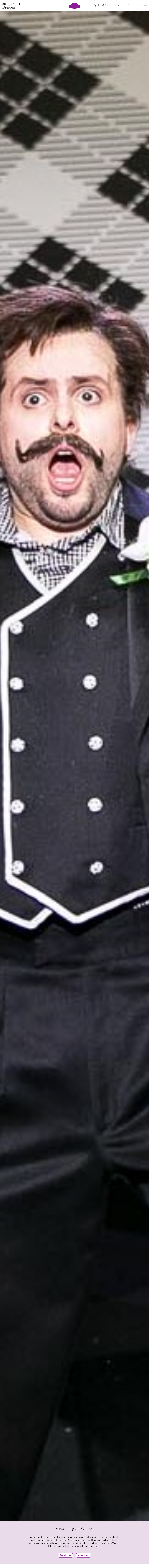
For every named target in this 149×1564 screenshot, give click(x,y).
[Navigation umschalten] (145, 5)
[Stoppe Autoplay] (2, 13)
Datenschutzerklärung (90, 1546)
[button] (8, 479)
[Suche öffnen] (138, 5)
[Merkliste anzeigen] (117, 5)
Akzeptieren (83, 1555)
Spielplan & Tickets (103, 5)
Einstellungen (65, 1555)
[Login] (128, 5)
